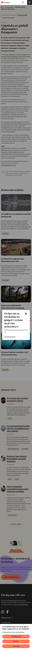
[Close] (26, 313)
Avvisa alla (16, 646)
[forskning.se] (5, 2)
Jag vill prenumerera (9, 336)
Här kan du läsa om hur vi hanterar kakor (13, 632)
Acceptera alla (16, 636)
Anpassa (16, 641)
